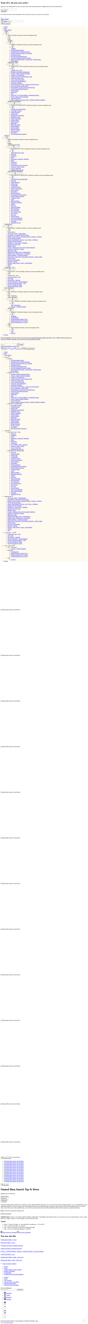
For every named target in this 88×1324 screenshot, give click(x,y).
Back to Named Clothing (9, 1263)
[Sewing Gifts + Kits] (9, 273)
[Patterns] (9, 141)
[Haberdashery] (9, 230)
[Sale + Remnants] (9, 294)
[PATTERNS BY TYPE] (12, 151)
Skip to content (5, 19)
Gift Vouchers (8, 1280)
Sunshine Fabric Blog (10, 1283)
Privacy (6, 1266)
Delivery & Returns (9, 1271)
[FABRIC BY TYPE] (12, 68)
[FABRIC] (12, 46)
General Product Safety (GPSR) (12, 1269)
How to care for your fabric (11, 1282)
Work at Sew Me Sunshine (11, 1285)
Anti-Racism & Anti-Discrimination (13, 1274)
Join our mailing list (6, 1288)
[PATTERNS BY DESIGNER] (12, 177)
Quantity (3, 1198)
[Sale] (12, 329)
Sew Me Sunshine (9, 1322)
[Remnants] (12, 314)
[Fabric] (9, 37)
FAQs (5, 1279)
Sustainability (7, 1273)
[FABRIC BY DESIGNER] (12, 107)
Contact (6, 1277)
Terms (5, 1268)
